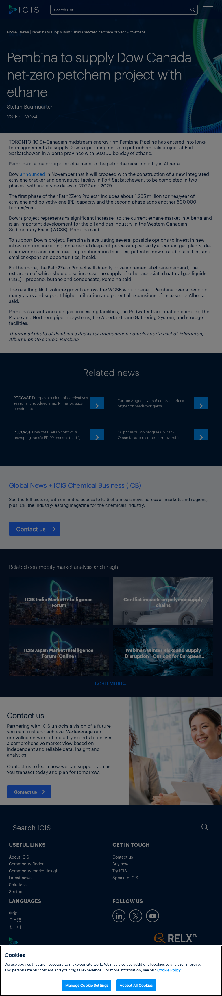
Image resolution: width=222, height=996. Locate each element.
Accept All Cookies (136, 985)
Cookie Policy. (169, 969)
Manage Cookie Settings (86, 985)
